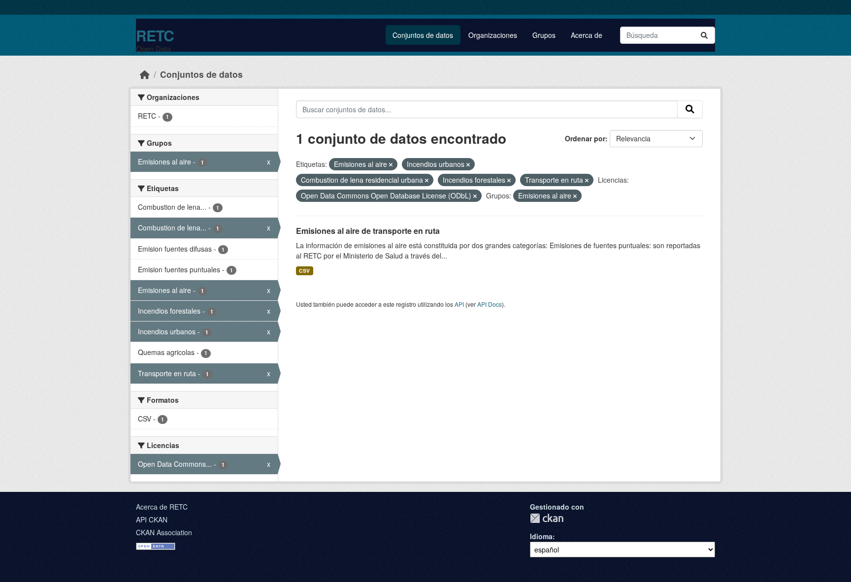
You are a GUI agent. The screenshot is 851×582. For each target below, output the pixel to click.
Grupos (544, 35)
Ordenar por (585, 138)
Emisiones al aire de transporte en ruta (368, 230)
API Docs (489, 304)
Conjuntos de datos (423, 35)
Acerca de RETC (162, 507)
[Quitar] (391, 164)
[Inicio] (145, 74)
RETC (155, 35)
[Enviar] (704, 35)
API (459, 304)
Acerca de (586, 35)
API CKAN (151, 519)
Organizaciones (492, 35)
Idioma (541, 536)
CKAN (546, 518)
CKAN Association (164, 532)
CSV (304, 270)
